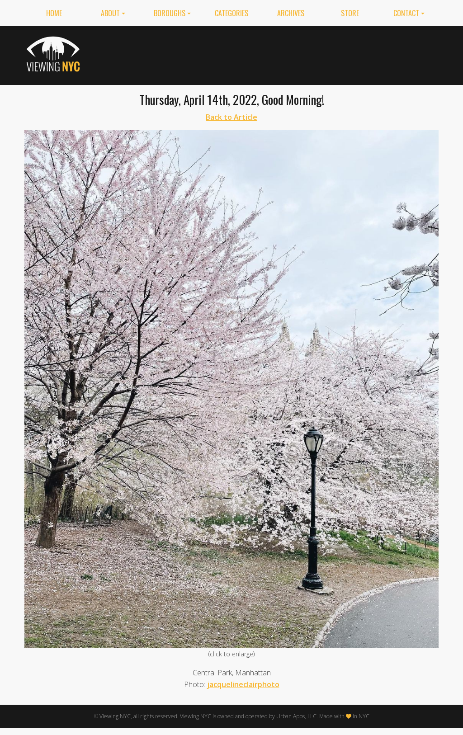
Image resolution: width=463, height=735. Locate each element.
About (110, 13)
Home (54, 13)
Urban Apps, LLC (296, 716)
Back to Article (231, 117)
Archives (290, 13)
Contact (406, 13)
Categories (231, 13)
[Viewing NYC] (54, 53)
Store (350, 13)
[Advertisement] (274, 53)
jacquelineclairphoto (243, 684)
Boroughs (169, 13)
